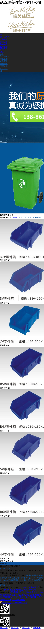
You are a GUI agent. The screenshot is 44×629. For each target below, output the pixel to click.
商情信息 (32, 590)
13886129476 (5, 585)
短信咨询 (15, 628)
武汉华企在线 (9, 590)
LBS (2, 52)
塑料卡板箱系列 (20, 580)
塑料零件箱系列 (34, 218)
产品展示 (4, 39)
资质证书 (4, 42)
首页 (2, 34)
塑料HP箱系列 (26, 578)
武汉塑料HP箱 (34, 597)
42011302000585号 (14, 603)
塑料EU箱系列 (14, 578)
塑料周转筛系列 (34, 580)
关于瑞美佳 (4, 37)
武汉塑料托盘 (16, 592)
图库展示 (4, 47)
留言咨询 (26, 628)
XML (26, 590)
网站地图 (19, 590)
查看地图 (36, 628)
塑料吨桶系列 (8, 580)
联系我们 (4, 49)
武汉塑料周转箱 (24, 595)
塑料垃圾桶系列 (31, 575)
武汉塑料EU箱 (22, 597)
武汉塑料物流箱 (28, 592)
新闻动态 (4, 44)
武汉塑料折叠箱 (18, 600)
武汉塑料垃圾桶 (10, 595)
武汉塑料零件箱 (8, 597)
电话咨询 (4, 628)
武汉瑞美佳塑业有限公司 (29, 587)
